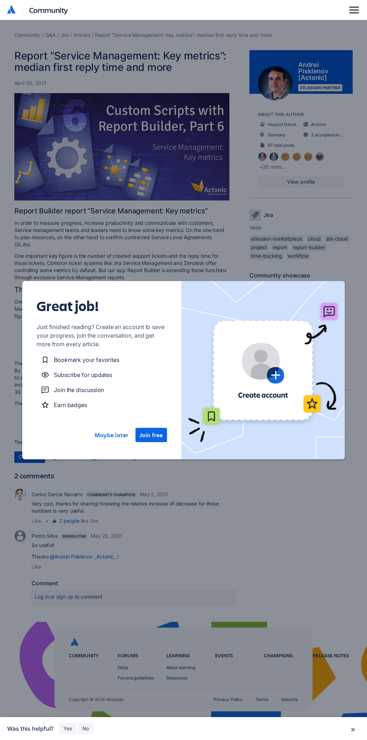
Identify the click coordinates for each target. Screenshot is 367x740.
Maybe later (111, 435)
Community (48, 10)
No (85, 728)
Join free (151, 435)
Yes (67, 728)
